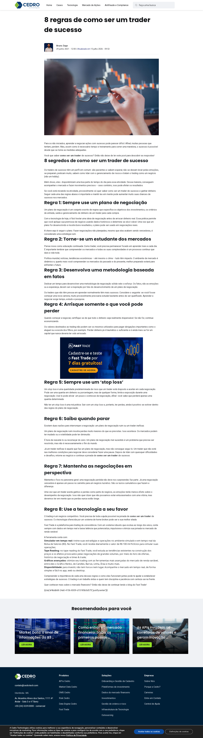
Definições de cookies (179, 731)
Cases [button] (59, 5)
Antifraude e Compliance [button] (116, 5)
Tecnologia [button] (72, 5)
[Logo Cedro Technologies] (27, 5)
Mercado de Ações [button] (91, 5)
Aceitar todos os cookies (149, 731)
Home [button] (49, 5)
